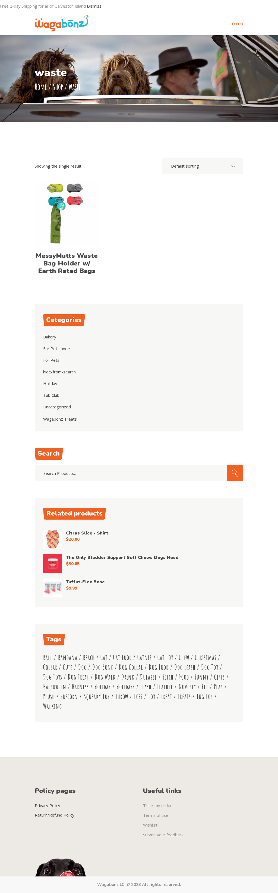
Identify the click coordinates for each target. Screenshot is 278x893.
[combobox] (202, 166)
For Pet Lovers (57, 348)
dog (82, 667)
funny (201, 677)
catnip (144, 657)
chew (184, 657)
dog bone (102, 667)
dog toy (209, 667)
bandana (67, 657)
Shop (58, 86)
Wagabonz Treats (60, 419)
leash (145, 686)
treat (166, 696)
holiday (102, 686)
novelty (187, 686)
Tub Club (51, 395)
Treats (184, 696)
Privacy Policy (47, 805)
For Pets (51, 360)
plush (49, 696)
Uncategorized (57, 406)
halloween (54, 686)
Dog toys (52, 677)
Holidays (125, 686)
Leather (165, 686)
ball (47, 657)
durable (148, 677)
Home (41, 86)
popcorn (69, 696)
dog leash (184, 667)
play (218, 686)
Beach (89, 657)
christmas (205, 657)
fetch (168, 677)
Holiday (50, 383)
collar (50, 667)
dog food (159, 667)
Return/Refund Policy (54, 815)
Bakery (49, 337)
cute (67, 667)
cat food (122, 657)
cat (104, 657)
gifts (219, 677)
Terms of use (155, 815)
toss (138, 696)
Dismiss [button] (94, 6)
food (184, 677)
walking (52, 706)
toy (151, 696)
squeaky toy (97, 696)
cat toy (165, 657)
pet (205, 686)
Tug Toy (205, 696)
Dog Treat (78, 677)
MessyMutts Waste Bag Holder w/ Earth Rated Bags (67, 263)
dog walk (105, 677)
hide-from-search (59, 372)
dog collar (131, 667)
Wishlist (150, 825)
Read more (66, 214)
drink (127, 677)
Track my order (157, 805)
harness (80, 686)
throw (121, 696)
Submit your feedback (163, 834)
